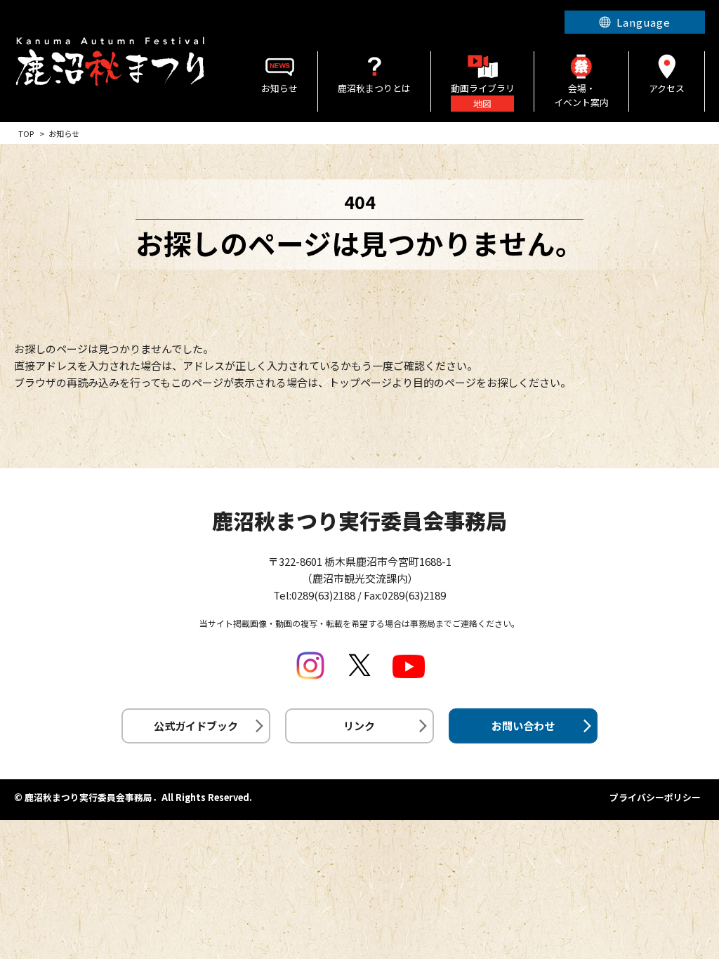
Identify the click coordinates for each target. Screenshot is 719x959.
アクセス (667, 88)
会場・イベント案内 (581, 95)
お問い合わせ (523, 725)
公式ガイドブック (196, 725)
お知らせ (279, 88)
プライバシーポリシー (655, 797)
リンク (359, 725)
